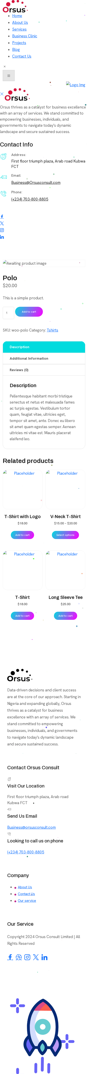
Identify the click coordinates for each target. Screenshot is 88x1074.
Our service (27, 900)
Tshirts (52, 330)
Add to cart (29, 312)
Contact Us (21, 56)
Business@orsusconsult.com (31, 827)
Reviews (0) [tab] (19, 370)
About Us (20, 22)
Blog (16, 49)
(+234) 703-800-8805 (29, 199)
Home (17, 15)
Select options (65, 535)
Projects (19, 42)
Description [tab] (19, 347)
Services (19, 29)
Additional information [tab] (29, 358)
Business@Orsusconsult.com (35, 182)
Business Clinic (24, 36)
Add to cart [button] (22, 535)
